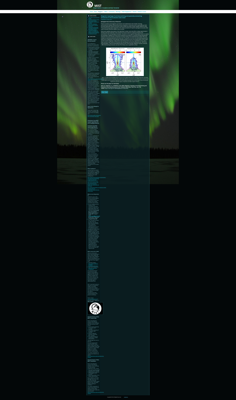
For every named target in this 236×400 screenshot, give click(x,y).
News (95, 11)
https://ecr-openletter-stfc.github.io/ (92, 268)
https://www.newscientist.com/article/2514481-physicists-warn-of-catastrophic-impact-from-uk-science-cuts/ (97, 189)
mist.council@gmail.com (94, 216)
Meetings (118, 11)
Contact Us (126, 397)
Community (112, 11)
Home (91, 11)
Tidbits (105, 11)
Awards (134, 11)
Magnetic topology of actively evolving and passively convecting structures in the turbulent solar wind (121, 16)
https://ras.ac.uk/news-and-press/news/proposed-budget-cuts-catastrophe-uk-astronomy (93, 184)
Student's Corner (142, 11)
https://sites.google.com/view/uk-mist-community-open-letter (94, 116)
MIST (98, 6)
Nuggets (100, 11)
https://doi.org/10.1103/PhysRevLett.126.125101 (116, 88)
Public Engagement (126, 11)
